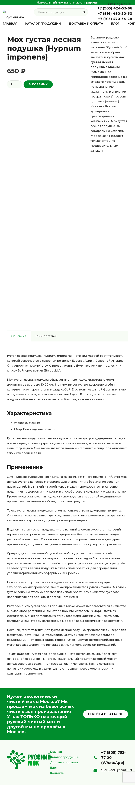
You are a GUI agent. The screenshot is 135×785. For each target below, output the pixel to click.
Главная (56, 751)
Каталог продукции (64, 757)
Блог (53, 767)
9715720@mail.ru (117, 770)
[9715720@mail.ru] (97, 770)
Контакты (57, 773)
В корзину (38, 84)
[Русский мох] (13, 12)
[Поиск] (84, 12)
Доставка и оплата (64, 762)
